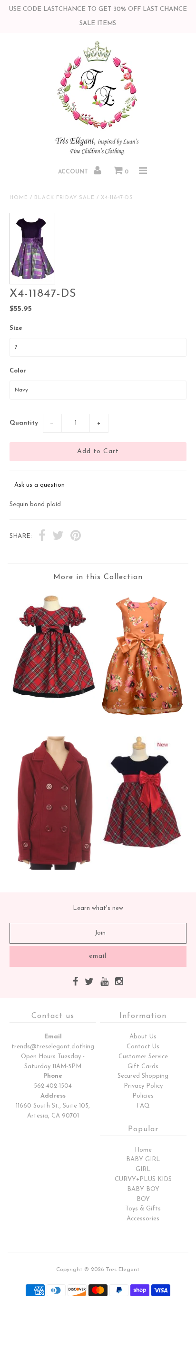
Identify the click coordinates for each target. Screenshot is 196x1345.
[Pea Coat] (53, 868)
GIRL (143, 1169)
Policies (143, 1096)
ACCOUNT (74, 172)
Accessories (143, 1219)
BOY (143, 1199)
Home (19, 197)
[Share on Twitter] (58, 537)
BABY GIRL (143, 1159)
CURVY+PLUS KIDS (143, 1179)
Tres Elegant (122, 1269)
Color (18, 371)
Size (16, 328)
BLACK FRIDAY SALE (64, 197)
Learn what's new (98, 908)
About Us (143, 1037)
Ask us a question (39, 485)
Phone (52, 1076)
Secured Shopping (143, 1076)
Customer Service (143, 1057)
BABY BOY (143, 1189)
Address (53, 1096)
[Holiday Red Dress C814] (53, 701)
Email (53, 1037)
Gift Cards (142, 1066)
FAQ (143, 1106)
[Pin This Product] (75, 537)
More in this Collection (98, 577)
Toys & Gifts (143, 1209)
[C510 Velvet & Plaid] (142, 847)
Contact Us (143, 1047)
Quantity (24, 423)
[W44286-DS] (142, 721)
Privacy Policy (143, 1086)
